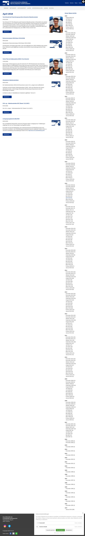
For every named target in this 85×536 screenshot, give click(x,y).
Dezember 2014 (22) (70, 271)
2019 (66, 161)
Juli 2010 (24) (69, 366)
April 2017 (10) (69, 219)
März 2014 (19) (69, 286)
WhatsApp (16, 533)
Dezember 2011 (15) (70, 337)
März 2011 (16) (69, 351)
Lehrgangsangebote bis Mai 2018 (11, 118)
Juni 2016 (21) (69, 238)
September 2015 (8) (70, 255)
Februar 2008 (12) (70, 418)
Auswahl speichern (50, 530)
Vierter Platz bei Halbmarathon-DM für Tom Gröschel (16, 59)
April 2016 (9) (69, 241)
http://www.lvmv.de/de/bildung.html (36, 130)
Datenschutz (56, 532)
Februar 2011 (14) (70, 353)
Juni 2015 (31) (69, 259)
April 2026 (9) (69, 24)
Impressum (62, 532)
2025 (66, 31)
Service (72, 3)
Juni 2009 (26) (69, 390)
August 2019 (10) (70, 169)
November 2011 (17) (70, 338)
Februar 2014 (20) (70, 287)
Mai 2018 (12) (69, 196)
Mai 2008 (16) (69, 413)
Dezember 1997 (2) (70, 480)
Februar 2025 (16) (70, 48)
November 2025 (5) (70, 34)
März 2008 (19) (69, 416)
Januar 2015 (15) (70, 267)
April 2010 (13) (69, 371)
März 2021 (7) (69, 134)
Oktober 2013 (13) (70, 296)
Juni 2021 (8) (69, 129)
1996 (66, 482)
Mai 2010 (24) (69, 370)
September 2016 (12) (71, 233)
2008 (66, 400)
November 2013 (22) (70, 295)
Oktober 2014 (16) (70, 275)
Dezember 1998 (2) (70, 476)
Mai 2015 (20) (69, 261)
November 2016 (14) (70, 230)
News (76, 3)
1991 (66, 503)
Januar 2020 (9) (69, 159)
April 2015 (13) (69, 263)
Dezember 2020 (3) (70, 141)
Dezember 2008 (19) (70, 402)
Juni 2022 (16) (69, 107)
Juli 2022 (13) (69, 106)
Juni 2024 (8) (69, 64)
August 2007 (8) (69, 430)
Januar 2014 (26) (70, 289)
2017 (66, 205)
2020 (66, 140)
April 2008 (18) (69, 415)
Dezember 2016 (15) (70, 228)
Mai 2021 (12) (69, 131)
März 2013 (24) (69, 308)
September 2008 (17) (71, 407)
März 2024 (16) (69, 69)
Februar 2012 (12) (70, 331)
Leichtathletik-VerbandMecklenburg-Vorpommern (20, 3)
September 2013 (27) (71, 298)
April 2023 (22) (69, 89)
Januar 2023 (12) (70, 93)
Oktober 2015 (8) (70, 253)
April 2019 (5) (69, 176)
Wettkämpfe (13, 8)
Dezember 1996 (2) (70, 484)
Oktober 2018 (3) (70, 188)
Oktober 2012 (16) (70, 318)
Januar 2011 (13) (70, 354)
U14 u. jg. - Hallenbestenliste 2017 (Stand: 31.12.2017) (16, 103)
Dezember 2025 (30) (70, 32)
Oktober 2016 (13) (70, 231)
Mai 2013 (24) (69, 304)
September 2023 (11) (71, 81)
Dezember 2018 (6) (70, 185)
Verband (6, 8)
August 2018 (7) (69, 191)
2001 (66, 461)
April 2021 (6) (69, 132)
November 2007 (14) (70, 425)
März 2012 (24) (69, 329)
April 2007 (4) (69, 436)
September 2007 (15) (71, 428)
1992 (66, 499)
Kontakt (80, 3)
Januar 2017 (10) (70, 224)
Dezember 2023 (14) (70, 76)
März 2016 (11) (69, 242)
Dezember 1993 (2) (70, 497)
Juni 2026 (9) (69, 20)
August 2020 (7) (69, 148)
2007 (66, 422)
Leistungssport (21, 8)
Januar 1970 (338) (70, 509)
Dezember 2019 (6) (70, 163)
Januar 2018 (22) (70, 202)
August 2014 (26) (70, 278)
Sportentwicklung (37, 8)
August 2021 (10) (70, 126)
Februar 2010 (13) (70, 374)
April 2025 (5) (69, 45)
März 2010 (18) (69, 373)
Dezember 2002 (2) (70, 459)
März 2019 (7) (69, 177)
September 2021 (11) (71, 124)
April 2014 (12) (69, 284)
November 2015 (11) (70, 251)
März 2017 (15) (69, 221)
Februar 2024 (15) (70, 70)
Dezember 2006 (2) (70, 441)
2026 (66, 16)
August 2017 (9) (69, 213)
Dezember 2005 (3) (70, 446)
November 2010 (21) (70, 360)
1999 (66, 470)
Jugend (46, 8)
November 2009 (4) (70, 382)
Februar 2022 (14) (70, 114)
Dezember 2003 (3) (70, 455)
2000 (66, 466)
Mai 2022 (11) (69, 109)
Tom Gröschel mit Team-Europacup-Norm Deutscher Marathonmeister (20, 17)
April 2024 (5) (69, 67)
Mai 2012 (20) (69, 326)
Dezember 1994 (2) (70, 492)
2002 (66, 457)
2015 (66, 248)
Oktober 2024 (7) (70, 57)
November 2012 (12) (70, 317)
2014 (66, 270)
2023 (66, 74)
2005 (66, 445)
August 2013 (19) (70, 300)
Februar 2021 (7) (70, 135)
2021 (66, 118)
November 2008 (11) (70, 403)
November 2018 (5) (70, 186)
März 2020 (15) (69, 155)
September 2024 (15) (71, 59)
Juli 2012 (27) (69, 323)
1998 (66, 474)
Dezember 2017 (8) (70, 206)
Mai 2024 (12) (69, 65)
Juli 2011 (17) (69, 345)
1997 (66, 478)
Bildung (51, 8)
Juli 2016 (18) (69, 236)
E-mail (13, 533)
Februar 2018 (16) (70, 201)
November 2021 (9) (70, 121)
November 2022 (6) (70, 99)
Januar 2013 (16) (70, 311)
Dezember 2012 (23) (70, 315)
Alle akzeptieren (60, 530)
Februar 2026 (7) (70, 27)
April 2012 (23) (69, 328)
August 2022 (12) (70, 104)
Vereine (67, 3)
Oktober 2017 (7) (70, 209)
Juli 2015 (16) (69, 258)
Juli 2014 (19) (69, 279)
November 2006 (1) (70, 442)
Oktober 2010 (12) (70, 362)
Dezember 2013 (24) (70, 293)
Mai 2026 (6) (69, 22)
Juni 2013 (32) (69, 303)
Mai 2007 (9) (69, 435)
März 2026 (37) (69, 25)
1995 (66, 487)
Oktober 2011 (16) (70, 340)
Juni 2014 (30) (69, 281)
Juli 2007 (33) (69, 432)
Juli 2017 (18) (69, 214)
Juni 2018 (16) (69, 194)
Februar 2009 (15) (70, 396)
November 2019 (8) (70, 164)
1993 (66, 495)
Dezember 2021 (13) (70, 119)
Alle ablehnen (69, 530)
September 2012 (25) (71, 320)
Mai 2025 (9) (69, 44)
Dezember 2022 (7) (70, 98)
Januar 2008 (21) (70, 419)
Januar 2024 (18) (70, 72)
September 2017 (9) (70, 211)
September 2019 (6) (70, 168)
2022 (66, 96)
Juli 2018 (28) (69, 193)
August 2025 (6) (69, 39)
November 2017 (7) (70, 208)
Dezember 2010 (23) (70, 358)
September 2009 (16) (71, 385)
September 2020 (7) (70, 146)
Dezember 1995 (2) (70, 488)
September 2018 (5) (70, 189)
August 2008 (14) (70, 408)
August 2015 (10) (70, 256)
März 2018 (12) (69, 199)
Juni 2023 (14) (69, 86)
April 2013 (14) (69, 306)
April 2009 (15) (69, 393)
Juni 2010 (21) (69, 368)
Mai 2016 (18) (69, 239)
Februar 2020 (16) (70, 157)
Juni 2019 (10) (69, 172)
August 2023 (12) (70, 82)
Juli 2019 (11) (69, 171)
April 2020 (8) (69, 154)
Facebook (10, 533)
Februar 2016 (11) (70, 244)
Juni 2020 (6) (69, 151)
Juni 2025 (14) (69, 42)
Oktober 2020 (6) (70, 144)
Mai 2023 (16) (69, 87)
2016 (66, 226)
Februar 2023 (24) (70, 92)
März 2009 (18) (69, 394)
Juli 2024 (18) (69, 62)
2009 (66, 379)
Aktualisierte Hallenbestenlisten (11, 80)
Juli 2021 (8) (69, 127)
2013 (66, 292)
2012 (66, 313)
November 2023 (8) (70, 78)
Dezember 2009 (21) (70, 380)
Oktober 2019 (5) (70, 166)
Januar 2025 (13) (70, 50)
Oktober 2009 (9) (70, 383)
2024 (66, 53)
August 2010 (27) (70, 365)
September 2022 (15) (71, 102)
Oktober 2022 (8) (70, 101)
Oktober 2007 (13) (70, 427)
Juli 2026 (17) (69, 19)
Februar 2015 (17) (70, 266)
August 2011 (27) (70, 343)
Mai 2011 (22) (69, 348)
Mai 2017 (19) (69, 217)
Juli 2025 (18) (69, 40)
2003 (66, 453)
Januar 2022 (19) (70, 115)
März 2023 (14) (69, 90)
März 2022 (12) (69, 112)
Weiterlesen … (7, 31)
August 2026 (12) (70, 17)
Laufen (29, 8)
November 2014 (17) (70, 273)
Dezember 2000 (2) (70, 467)
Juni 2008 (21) (69, 411)
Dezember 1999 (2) (70, 471)
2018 (66, 183)
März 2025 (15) (69, 47)
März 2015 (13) (69, 264)
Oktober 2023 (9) (70, 79)
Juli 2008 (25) (69, 410)
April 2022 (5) (69, 110)
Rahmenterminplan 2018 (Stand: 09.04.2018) (14, 38)
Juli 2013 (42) (69, 301)
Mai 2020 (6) (69, 152)
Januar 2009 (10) (70, 398)
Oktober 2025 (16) (70, 36)
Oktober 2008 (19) (70, 405)
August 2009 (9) (69, 386)
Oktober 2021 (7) (70, 123)
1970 (66, 507)
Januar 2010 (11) (70, 376)
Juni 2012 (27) (69, 325)
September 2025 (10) (71, 37)
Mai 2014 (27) (69, 283)
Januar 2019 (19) (70, 180)
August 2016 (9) (69, 234)
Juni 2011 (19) (69, 346)
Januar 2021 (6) (69, 137)
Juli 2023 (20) (69, 84)
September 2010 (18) (71, 363)
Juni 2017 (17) (69, 216)
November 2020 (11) (70, 143)
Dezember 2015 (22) (70, 250)
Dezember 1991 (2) (70, 505)
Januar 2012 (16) (70, 332)
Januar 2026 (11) (70, 28)
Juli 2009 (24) (69, 388)
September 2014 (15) (71, 276)
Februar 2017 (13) (70, 222)
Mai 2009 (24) (69, 391)
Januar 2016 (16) (70, 246)
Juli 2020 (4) (69, 149)
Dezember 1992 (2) (70, 501)
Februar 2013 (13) (70, 309)
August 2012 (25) (70, 321)
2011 (66, 335)
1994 (66, 491)
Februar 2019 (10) (70, 179)
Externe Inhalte (43, 526)
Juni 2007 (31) (69, 433)
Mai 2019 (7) (69, 174)
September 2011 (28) (71, 341)
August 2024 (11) (70, 61)
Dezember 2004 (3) (70, 450)
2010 (66, 357)
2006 (66, 439)
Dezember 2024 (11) (70, 54)
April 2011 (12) (69, 349)
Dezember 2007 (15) (70, 424)
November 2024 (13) (70, 56)
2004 (66, 449)
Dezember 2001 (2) (70, 463)
